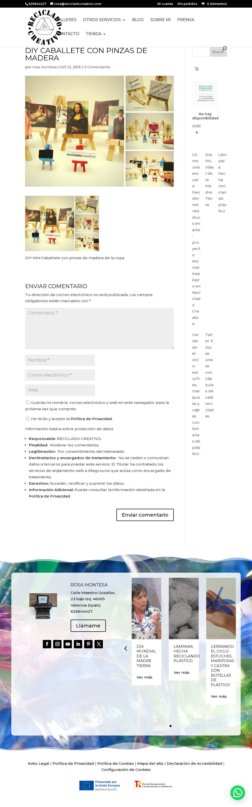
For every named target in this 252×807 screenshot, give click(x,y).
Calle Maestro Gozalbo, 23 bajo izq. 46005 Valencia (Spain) (93, 599)
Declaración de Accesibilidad (194, 763)
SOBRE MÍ (160, 20)
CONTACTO (67, 34)
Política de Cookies (115, 763)
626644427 (38, 4)
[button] (125, 648)
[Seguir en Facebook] (47, 644)
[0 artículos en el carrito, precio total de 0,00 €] (197, 68)
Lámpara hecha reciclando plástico (187, 653)
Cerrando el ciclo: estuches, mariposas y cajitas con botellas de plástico (222, 665)
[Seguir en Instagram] (57, 644)
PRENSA (185, 20)
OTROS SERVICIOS (102, 20)
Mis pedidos (187, 4)
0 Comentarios (97, 67)
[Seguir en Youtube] (67, 644)
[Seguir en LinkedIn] (78, 644)
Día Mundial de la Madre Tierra (146, 656)
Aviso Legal (38, 763)
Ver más (144, 677)
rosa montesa (44, 67)
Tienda (93, 34)
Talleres (66, 20)
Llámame (88, 626)
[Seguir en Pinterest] (88, 644)
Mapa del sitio (150, 763)
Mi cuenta (165, 4)
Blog (138, 20)
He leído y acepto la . (71, 418)
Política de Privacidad (91, 418)
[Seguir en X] (98, 644)
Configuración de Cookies (126, 769)
